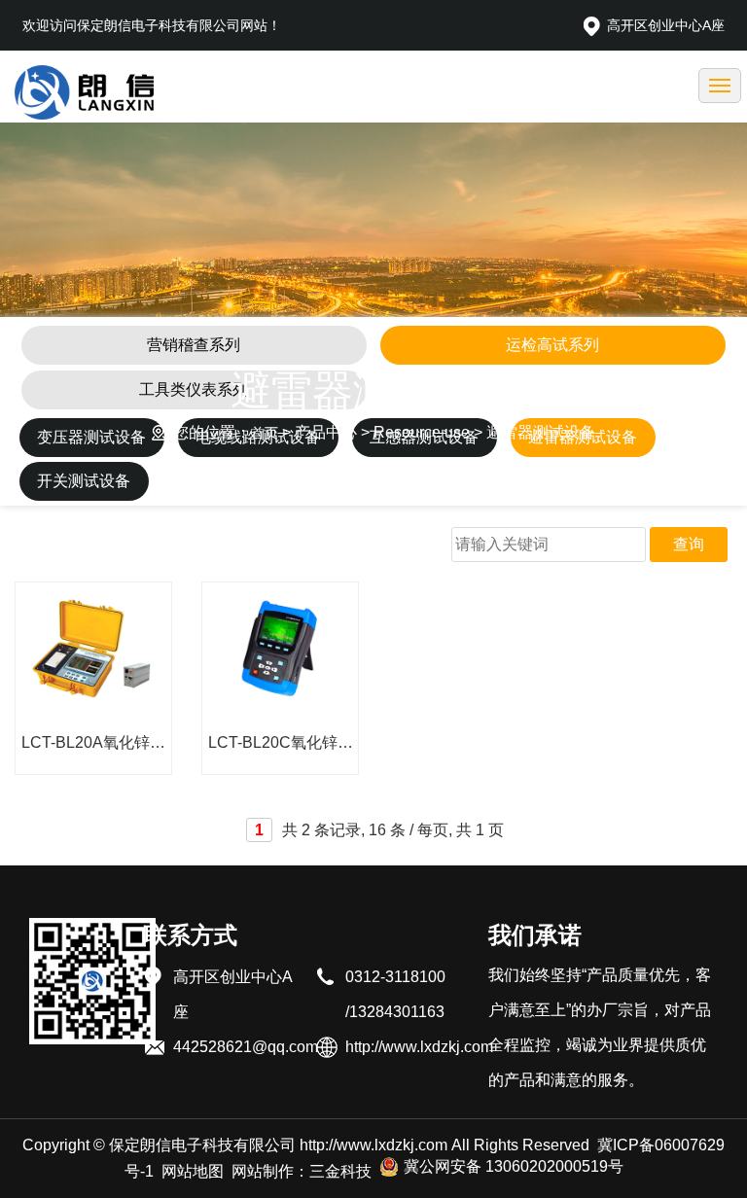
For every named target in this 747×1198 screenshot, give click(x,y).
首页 (264, 432)
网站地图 (192, 1171)
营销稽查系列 (193, 344)
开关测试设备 (83, 481)
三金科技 (340, 1171)
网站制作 (262, 1171)
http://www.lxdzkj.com (373, 1145)
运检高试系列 (552, 344)
